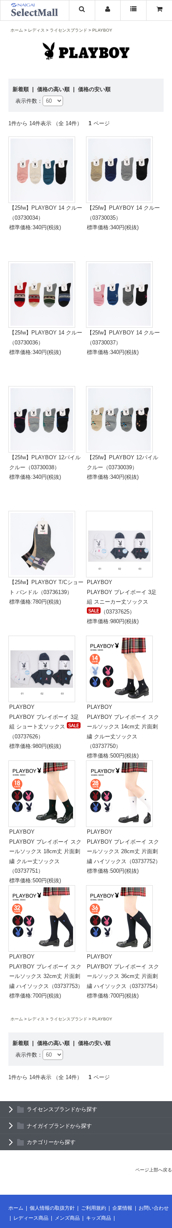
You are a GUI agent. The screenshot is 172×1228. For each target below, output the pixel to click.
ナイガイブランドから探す (59, 1126)
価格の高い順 (54, 89)
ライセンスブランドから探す (62, 1109)
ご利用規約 (93, 1208)
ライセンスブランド (68, 30)
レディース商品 (30, 1218)
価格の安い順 (94, 89)
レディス (36, 30)
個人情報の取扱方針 (52, 1208)
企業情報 (122, 1208)
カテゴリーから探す (51, 1142)
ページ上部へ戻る (153, 1169)
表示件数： (29, 101)
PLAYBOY (102, 30)
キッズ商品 (98, 1218)
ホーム (16, 30)
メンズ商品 (67, 1218)
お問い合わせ (154, 1208)
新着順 (21, 89)
